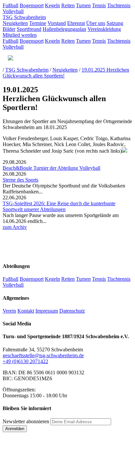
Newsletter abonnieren (26, 421)
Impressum (46, 311)
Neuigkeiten (15, 23)
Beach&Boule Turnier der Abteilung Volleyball (51, 168)
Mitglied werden (20, 35)
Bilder (9, 29)
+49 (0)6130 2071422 (25, 361)
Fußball (10, 5)
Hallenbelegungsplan (64, 29)
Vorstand (57, 23)
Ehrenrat (76, 23)
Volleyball (13, 11)
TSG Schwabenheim (24, 17)
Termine (37, 23)
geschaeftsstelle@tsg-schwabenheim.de (43, 355)
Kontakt (25, 311)
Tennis (99, 5)
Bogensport (32, 5)
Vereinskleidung (104, 29)
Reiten (68, 5)
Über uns (95, 23)
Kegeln (52, 5)
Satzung (114, 23)
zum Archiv (15, 227)
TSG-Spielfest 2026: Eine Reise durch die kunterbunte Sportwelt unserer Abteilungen (59, 206)
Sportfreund (29, 29)
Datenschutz (72, 311)
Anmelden (14, 428)
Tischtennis (118, 5)
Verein (9, 311)
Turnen (83, 5)
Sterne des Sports (20, 180)
